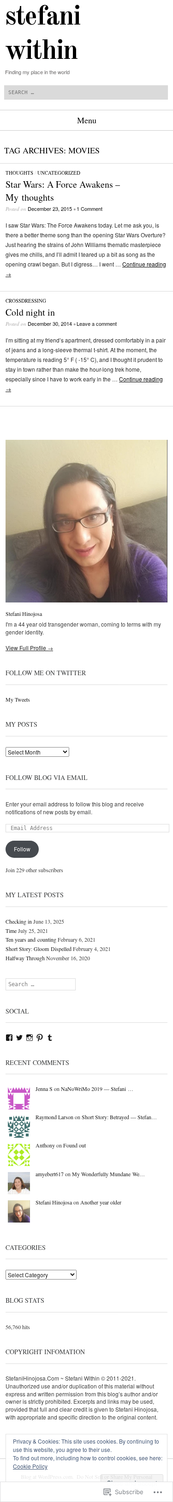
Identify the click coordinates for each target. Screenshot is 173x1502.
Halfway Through (25, 958)
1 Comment (89, 208)
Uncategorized (58, 172)
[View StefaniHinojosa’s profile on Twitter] (19, 1037)
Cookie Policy (30, 1466)
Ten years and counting (31, 939)
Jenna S (44, 1088)
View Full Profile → (29, 648)
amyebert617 (50, 1174)
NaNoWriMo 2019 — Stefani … (97, 1088)
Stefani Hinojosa (24, 613)
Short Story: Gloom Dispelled (39, 948)
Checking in (19, 921)
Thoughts (19, 172)
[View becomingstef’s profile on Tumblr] (50, 1037)
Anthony (45, 1145)
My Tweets (18, 699)
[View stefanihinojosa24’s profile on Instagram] (29, 1037)
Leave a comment (97, 323)
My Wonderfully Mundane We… (108, 1174)
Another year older (100, 1202)
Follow (22, 849)
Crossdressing (26, 300)
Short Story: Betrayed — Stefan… (119, 1117)
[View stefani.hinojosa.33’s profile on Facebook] (9, 1037)
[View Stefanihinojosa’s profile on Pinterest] (39, 1037)
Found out (74, 1145)
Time (11, 930)
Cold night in (30, 312)
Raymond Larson (54, 1117)
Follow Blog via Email (47, 777)
